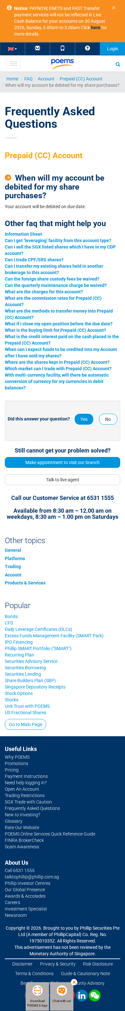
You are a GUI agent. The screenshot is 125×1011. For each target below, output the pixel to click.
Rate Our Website (22, 827)
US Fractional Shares (25, 712)
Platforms (15, 558)
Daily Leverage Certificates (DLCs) (38, 629)
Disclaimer (22, 963)
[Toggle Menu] (13, 63)
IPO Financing (19, 642)
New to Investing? (22, 814)
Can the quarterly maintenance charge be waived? (56, 285)
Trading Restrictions (25, 795)
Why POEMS (17, 757)
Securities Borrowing (25, 667)
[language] (12, 48)
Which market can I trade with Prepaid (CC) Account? (58, 368)
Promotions (16, 763)
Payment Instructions (26, 776)
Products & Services (25, 582)
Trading (13, 566)
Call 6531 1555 (20, 870)
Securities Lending (23, 674)
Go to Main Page (25, 724)
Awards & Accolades (25, 896)
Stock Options (19, 693)
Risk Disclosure (98, 963)
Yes (84, 419)
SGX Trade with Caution (28, 801)
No (108, 419)
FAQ (28, 78)
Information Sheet (23, 234)
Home (12, 78)
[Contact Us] (37, 48)
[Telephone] (62, 48)
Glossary (13, 821)
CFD (9, 622)
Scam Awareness (22, 846)
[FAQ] (87, 48)
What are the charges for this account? (44, 291)
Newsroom (16, 915)
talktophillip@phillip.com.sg (32, 876)
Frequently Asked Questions (32, 808)
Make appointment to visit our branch (62, 462)
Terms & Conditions (34, 973)
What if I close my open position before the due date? (59, 323)
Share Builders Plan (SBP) (30, 680)
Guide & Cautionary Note (85, 973)
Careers (12, 902)
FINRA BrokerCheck (24, 840)
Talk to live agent (62, 479)
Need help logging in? (25, 782)
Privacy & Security (58, 963)
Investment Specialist (26, 908)
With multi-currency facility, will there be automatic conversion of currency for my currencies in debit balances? (57, 381)
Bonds (11, 616)
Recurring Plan (19, 654)
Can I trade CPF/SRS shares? (34, 259)
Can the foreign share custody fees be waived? (52, 278)
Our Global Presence (25, 889)
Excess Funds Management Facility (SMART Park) (54, 635)
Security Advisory (87, 983)
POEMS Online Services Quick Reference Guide (50, 833)
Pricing (12, 769)
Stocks (11, 699)
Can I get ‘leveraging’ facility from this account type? (58, 240)
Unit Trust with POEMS (27, 706)
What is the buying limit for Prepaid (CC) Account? (55, 330)
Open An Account (22, 789)
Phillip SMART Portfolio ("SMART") (38, 648)
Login (112, 48)
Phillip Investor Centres (27, 883)
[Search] (118, 64)
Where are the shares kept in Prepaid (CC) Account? (57, 362)
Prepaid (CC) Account (81, 78)
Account (46, 78)
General (13, 550)
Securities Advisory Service (31, 661)
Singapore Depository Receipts (35, 686)
